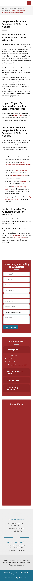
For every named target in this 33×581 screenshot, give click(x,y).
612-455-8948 (20, 551)
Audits (10, 358)
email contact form (20, 238)
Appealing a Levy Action (18, 365)
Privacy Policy (23, 578)
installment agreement (19, 176)
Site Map (15, 578)
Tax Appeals (12, 362)
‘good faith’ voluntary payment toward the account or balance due (18, 164)
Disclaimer (8, 578)
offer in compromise (20, 170)
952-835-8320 (17, 235)
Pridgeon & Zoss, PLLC (13, 3)
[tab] (16, 349)
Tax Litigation (12, 355)
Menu (29, 3)
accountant (23, 181)
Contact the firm (18, 115)
